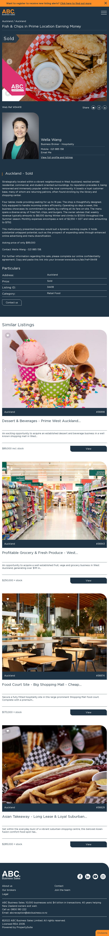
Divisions (102, 933)
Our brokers (9, 890)
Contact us (12, 302)
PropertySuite (25, 927)
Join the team (62, 890)
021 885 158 (57, 149)
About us (7, 886)
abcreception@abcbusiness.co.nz (28, 912)
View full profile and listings (57, 157)
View (88, 448)
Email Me (46, 152)
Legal (5, 894)
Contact (58, 886)
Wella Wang (51, 139)
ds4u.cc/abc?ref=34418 (84, 259)
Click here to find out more (75, 3)
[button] (9, 61)
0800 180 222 (18, 909)
